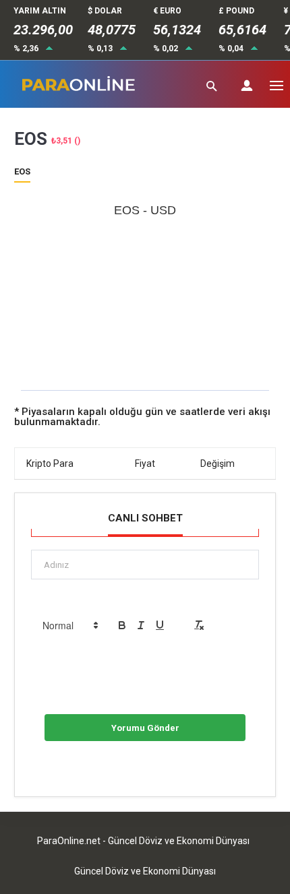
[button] (69, 625)
